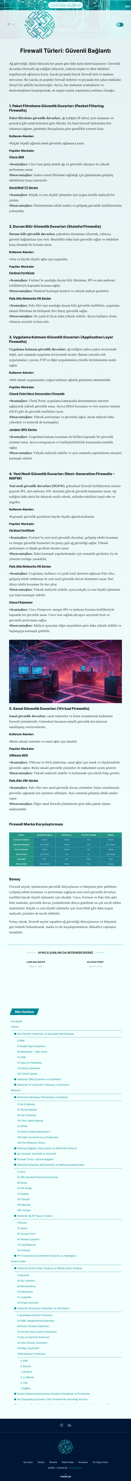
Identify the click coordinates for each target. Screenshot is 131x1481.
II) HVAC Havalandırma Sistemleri (35, 1320)
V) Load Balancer (26, 1244)
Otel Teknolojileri (65, 5)
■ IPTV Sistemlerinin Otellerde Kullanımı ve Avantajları (45, 1255)
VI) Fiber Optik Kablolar (30, 1120)
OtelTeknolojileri (75, 1468)
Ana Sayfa (16, 1021)
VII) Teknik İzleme (27, 1073)
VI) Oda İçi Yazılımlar (28, 1068)
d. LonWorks (27, 1377)
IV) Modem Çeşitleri (28, 1239)
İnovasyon (83, 1462)
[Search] (13, 25)
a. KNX (24, 1360)
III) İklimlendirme (26, 1286)
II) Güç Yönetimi (26, 1280)
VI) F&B (21, 1057)
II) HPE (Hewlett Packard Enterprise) (37, 1177)
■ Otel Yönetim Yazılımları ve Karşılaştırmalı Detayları (44, 1033)
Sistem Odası (18, 1261)
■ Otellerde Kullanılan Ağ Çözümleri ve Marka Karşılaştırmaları (49, 1164)
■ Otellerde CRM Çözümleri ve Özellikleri (37, 1079)
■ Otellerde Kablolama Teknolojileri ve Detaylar (41, 1097)
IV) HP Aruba (24, 1188)
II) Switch (22, 1228)
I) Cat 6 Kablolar (26, 1104)
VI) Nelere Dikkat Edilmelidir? (33, 1131)
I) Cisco (21, 1171)
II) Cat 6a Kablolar (27, 1109)
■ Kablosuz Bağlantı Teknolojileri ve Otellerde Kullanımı (45, 1148)
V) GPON (22, 1126)
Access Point (95, 962)
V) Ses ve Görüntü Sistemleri (33, 1337)
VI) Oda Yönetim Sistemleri (32, 1342)
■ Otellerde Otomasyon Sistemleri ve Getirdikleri (42, 1308)
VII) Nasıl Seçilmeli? (28, 1348)
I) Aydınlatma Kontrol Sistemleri (35, 1315)
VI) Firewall (23, 1250)
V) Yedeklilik (24, 1297)
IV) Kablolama (25, 1291)
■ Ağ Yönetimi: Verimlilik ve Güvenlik (35, 1153)
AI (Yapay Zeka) (100, 1462)
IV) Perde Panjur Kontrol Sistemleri (37, 1331)
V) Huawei (23, 1193)
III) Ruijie (22, 1182)
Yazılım (15, 1026)
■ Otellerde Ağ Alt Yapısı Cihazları (33, 1215)
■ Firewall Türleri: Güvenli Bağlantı (34, 1159)
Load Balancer (35, 962)
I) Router (22, 1222)
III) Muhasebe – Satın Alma (32, 1051)
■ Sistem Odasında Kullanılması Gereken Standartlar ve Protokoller (52, 1393)
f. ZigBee (25, 1388)
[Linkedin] (69, 1425)
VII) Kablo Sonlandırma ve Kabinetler (37, 1137)
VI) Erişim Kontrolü (27, 1302)
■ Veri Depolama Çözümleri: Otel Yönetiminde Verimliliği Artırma (50, 1399)
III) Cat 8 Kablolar (26, 1115)
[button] (65, 974)
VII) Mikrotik (24, 1204)
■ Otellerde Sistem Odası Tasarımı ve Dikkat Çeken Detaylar (48, 1268)
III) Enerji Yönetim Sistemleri (33, 1326)
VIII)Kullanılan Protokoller (31, 1353)
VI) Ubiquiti (23, 1199)
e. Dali (23, 1382)
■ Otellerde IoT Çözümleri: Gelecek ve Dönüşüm (41, 1084)
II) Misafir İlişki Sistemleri (31, 1046)
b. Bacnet (25, 1366)
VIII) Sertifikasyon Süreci (31, 1142)
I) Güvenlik (23, 1275)
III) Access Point (26, 1233)
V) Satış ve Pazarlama (29, 1062)
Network (15, 1090)
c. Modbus (26, 1371)
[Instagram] (61, 1425)
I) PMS (21, 1040)
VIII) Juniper (24, 1210)
